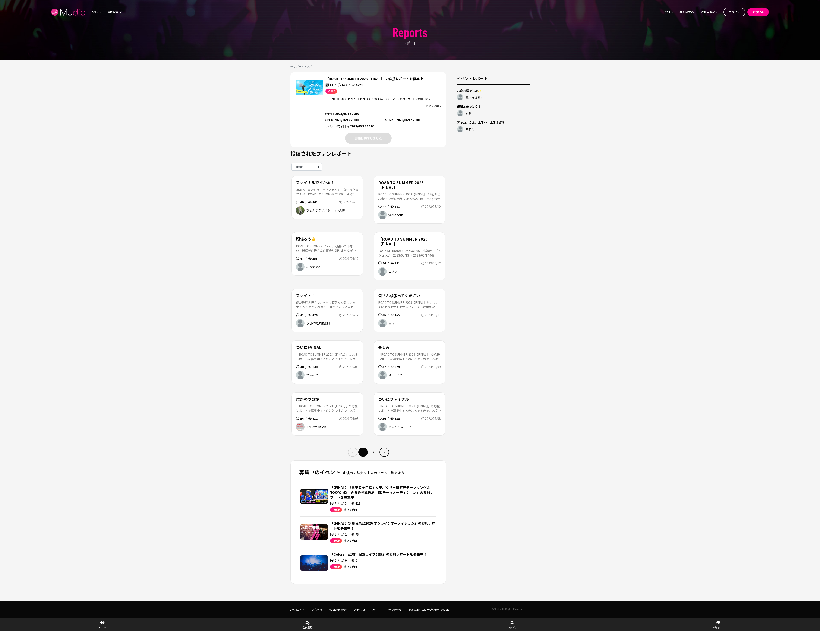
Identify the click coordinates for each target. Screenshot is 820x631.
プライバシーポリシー (366, 609)
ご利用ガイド (709, 12)
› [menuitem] (384, 452)
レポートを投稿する (681, 12)
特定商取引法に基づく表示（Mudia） (430, 609)
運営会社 (317, 609)
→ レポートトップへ (302, 66)
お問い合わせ (394, 609)
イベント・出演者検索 (105, 12)
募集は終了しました (368, 138)
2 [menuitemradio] (373, 452)
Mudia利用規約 (338, 609)
